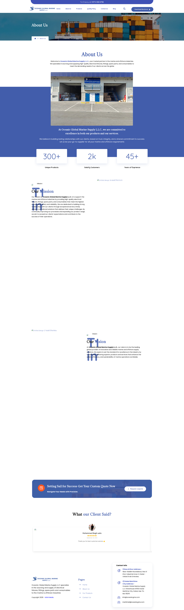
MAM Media (49, 597)
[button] (124, 9)
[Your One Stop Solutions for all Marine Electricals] (42, 8)
